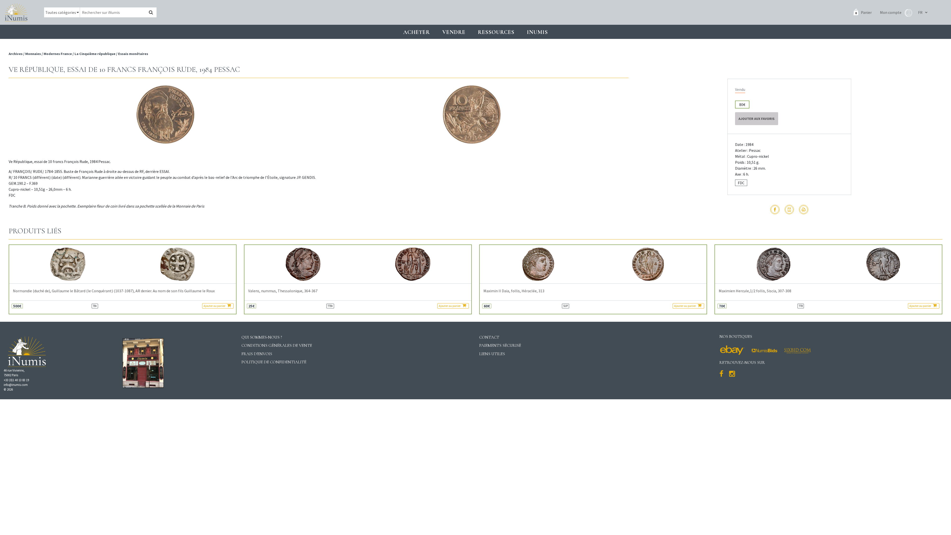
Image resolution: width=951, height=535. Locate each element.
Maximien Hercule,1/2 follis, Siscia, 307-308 (755, 291)
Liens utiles (492, 353)
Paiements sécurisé (500, 345)
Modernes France (58, 54)
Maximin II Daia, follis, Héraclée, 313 (513, 291)
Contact (489, 337)
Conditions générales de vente (276, 345)
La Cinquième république (95, 54)
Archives (16, 54)
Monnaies (33, 54)
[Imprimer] (803, 209)
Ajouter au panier (215, 306)
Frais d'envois (256, 353)
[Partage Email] (789, 209)
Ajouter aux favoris (757, 118)
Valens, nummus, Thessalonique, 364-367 (282, 291)
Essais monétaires (133, 54)
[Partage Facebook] (775, 209)
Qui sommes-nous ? (261, 337)
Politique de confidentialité (273, 362)
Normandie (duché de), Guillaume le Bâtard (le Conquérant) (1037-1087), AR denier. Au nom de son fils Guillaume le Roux (114, 291)
